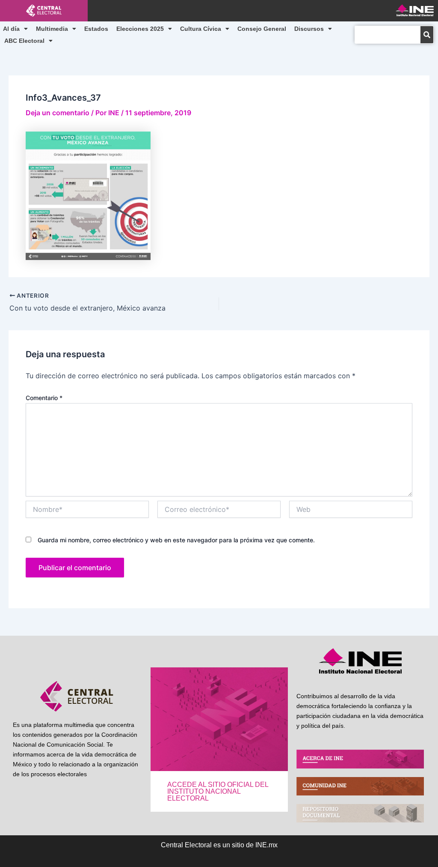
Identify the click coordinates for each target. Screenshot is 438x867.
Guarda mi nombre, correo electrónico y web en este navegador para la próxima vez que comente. (176, 540)
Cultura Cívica (200, 28)
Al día (11, 28)
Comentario (44, 397)
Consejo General (261, 28)
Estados (96, 28)
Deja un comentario (57, 112)
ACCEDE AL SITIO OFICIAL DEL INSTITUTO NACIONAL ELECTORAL (217, 791)
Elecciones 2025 (140, 28)
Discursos (309, 28)
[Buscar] (426, 34)
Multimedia (52, 28)
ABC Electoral (24, 40)
